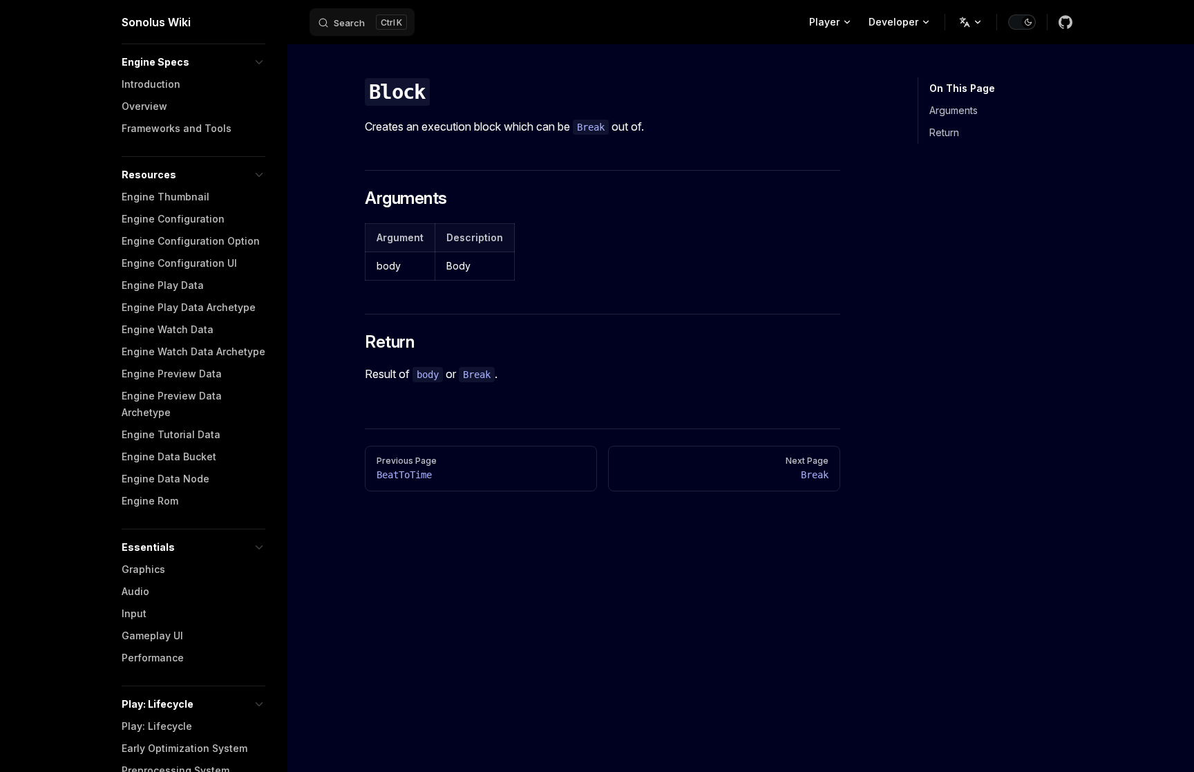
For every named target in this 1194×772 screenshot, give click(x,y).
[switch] (1022, 22)
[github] (1065, 22)
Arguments (953, 110)
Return (944, 132)
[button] (193, 62)
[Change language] (971, 22)
